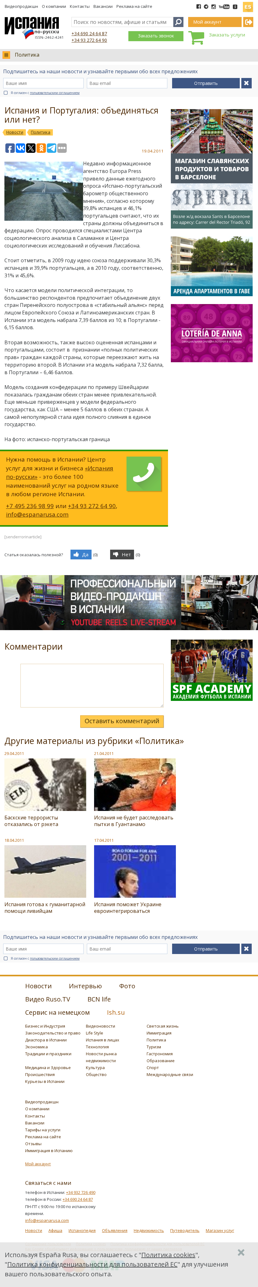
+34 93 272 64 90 (89, 40)
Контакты (80, 6)
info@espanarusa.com (37, 514)
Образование (161, 1060)
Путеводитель (184, 1230)
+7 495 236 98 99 (30, 506)
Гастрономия (160, 1054)
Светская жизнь (163, 1026)
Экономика (36, 1047)
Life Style (94, 1033)
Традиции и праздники (48, 1054)
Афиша (55, 1230)
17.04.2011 (104, 840)
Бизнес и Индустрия (45, 1026)
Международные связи (170, 1074)
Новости (33, 1230)
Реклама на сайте (134, 6)
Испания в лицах (102, 1040)
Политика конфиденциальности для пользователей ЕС (92, 1264)
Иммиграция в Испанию (49, 1150)
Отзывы (33, 1143)
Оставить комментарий (122, 721)
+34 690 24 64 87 (89, 33)
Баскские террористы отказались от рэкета (31, 821)
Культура (95, 1067)
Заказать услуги (227, 34)
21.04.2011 (104, 753)
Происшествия (40, 1074)
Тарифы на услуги (42, 1130)
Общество (96, 1074)
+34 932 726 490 (80, 1192)
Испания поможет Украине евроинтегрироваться (127, 907)
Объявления (114, 1230)
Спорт (153, 1067)
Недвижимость (149, 1230)
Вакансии (103, 6)
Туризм (154, 1047)
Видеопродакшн (21, 6)
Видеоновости (100, 1026)
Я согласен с (45, 93)
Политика (27, 54)
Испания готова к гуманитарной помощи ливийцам (44, 907)
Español (248, 4)
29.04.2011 (14, 753)
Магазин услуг (220, 1230)
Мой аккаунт (38, 1164)
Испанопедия (82, 1230)
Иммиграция (159, 1033)
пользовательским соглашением (55, 93)
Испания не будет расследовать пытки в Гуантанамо (133, 821)
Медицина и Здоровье (48, 1067)
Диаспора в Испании (46, 1040)
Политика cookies (168, 1255)
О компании (54, 6)
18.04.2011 (14, 840)
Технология (97, 1047)
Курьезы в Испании (44, 1081)
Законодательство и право (53, 1033)
